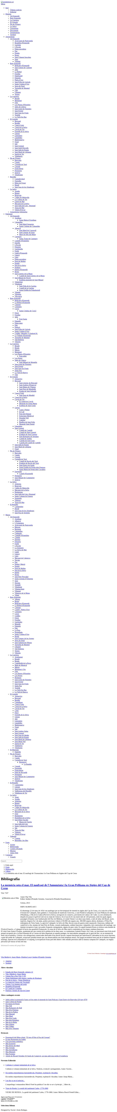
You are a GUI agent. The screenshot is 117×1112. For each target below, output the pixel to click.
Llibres (8, 871)
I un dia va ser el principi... (15, 1081)
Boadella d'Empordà (12, 986)
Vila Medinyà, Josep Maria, (11, 957)
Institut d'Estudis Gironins (41, 957)
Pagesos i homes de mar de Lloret (17, 991)
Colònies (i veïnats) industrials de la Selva (20, 1065)
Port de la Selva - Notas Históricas (17, 980)
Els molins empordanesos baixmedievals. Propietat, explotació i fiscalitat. (31, 1073)
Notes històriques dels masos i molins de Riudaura (23, 978)
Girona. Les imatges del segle (16, 984)
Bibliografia (9, 869)
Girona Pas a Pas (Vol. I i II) (15, 976)
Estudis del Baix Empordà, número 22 (19, 972)
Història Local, (26, 957)
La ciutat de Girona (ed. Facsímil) (17, 982)
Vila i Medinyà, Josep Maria (15, 974)
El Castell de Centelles (13, 988)
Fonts (7, 867)
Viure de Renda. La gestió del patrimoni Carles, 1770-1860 (26, 1088)
